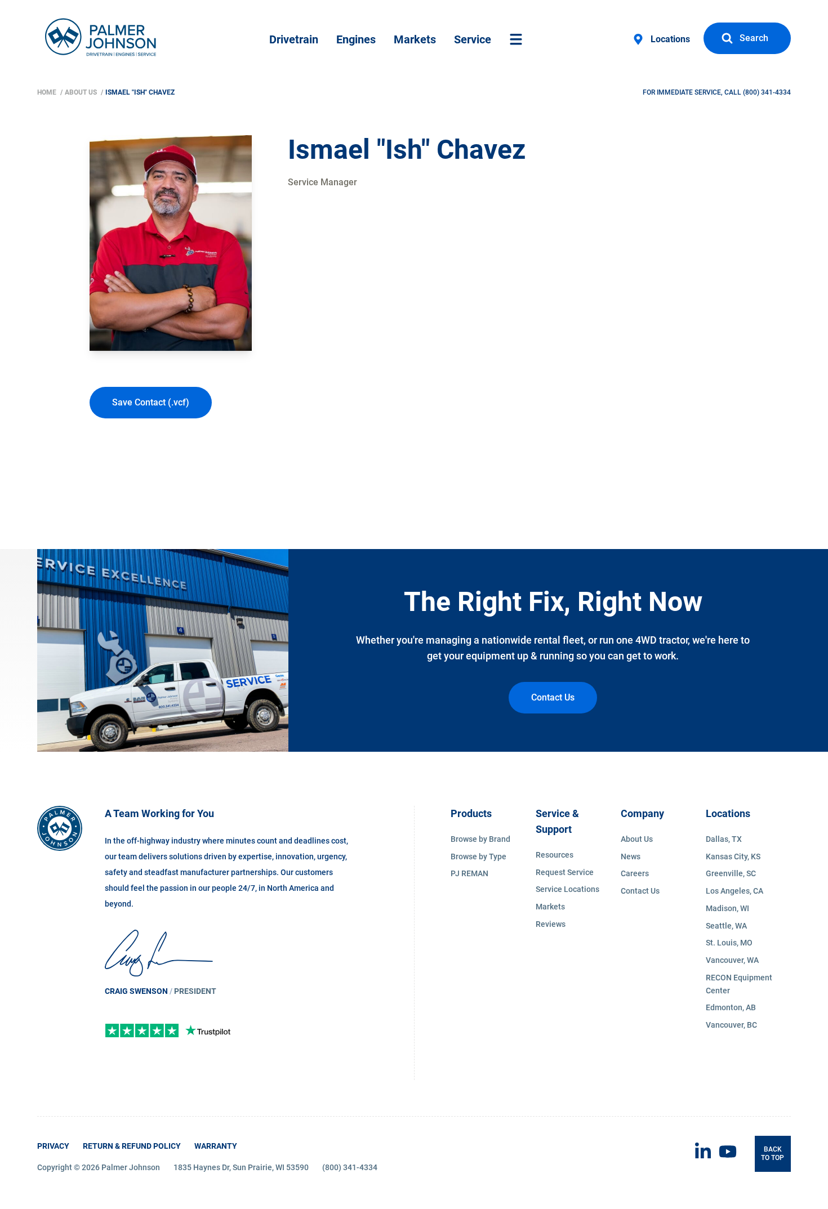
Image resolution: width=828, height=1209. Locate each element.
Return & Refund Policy (132, 1145)
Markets (415, 39)
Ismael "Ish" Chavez (140, 92)
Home (47, 92)
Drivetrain (293, 39)
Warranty (215, 1145)
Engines (356, 39)
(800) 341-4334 (767, 92)
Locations (670, 39)
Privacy (53, 1145)
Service (472, 39)
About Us (82, 92)
